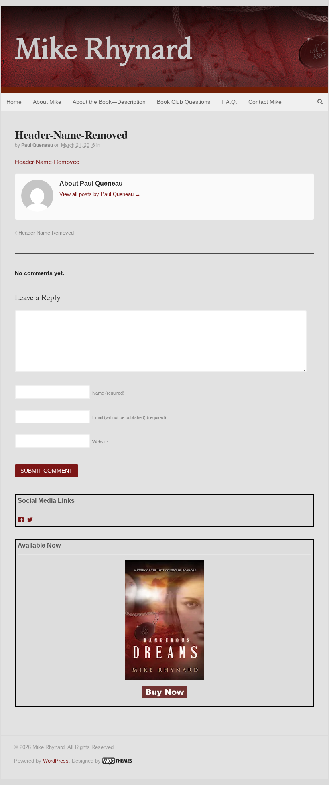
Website (100, 441)
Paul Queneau (37, 144)
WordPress (56, 761)
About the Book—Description (109, 102)
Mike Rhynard (104, 48)
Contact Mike (265, 102)
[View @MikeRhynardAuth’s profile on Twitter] (30, 519)
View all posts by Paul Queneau (99, 194)
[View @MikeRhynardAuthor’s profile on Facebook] (21, 519)
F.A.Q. (229, 102)
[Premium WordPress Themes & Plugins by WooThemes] (117, 761)
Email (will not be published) (129, 417)
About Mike (47, 102)
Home (14, 102)
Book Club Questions (183, 102)
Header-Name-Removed (47, 161)
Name (108, 392)
